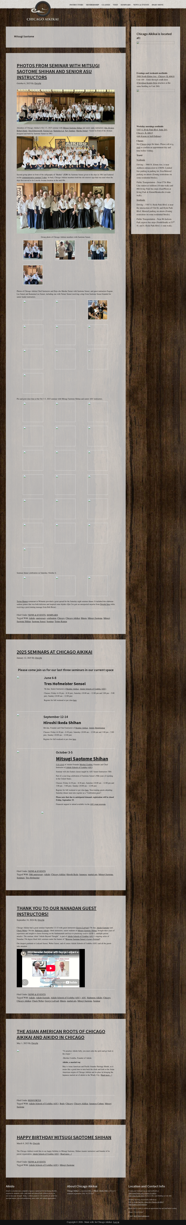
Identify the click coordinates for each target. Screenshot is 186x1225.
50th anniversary (36, 874)
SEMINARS (52, 614)
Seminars (21, 877)
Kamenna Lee (59, 130)
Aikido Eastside (103, 927)
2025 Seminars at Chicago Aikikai (54, 652)
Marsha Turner (82, 130)
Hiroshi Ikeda (72, 874)
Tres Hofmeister (32, 877)
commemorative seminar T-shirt (34, 177)
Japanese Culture (96, 1103)
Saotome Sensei (38, 621)
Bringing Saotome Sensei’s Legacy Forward (83, 939)
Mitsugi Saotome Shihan (72, 127)
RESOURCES (34, 1100)
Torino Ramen (22, 601)
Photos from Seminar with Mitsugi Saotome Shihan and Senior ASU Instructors (58, 71)
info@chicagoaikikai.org (141, 1216)
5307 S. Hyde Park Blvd (147, 129)
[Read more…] (106, 1075)
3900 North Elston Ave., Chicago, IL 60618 (155, 76)
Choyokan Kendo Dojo (147, 82)
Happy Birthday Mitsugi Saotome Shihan (64, 1137)
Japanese (83, 874)
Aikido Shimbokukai (97, 728)
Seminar (50, 621)
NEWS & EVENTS (37, 614)
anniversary (41, 618)
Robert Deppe (22, 130)
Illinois (84, 618)
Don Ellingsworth (35, 130)
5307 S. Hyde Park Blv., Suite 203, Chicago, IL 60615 (146, 1202)
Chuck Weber (22, 930)
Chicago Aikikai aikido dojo (42, 10)
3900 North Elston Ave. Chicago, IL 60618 (142, 1193)
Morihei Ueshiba (86, 764)
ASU (93, 127)
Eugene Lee (47, 130)
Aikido (32, 618)
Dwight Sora (105, 604)
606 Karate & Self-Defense (149, 136)
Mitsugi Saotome (95, 618)
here (75, 700)
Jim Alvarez (109, 127)
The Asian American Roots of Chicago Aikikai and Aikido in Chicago (61, 1034)
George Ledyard (82, 927)
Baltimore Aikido (42, 930)
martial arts (92, 874)
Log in (116, 1222)
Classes (143, 144)
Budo (62, 1103)
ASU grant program (98, 804)
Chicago (61, 618)
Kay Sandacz (70, 130)
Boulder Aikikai (72, 689)
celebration (51, 618)
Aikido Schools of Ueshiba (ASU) (93, 689)
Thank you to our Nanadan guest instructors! (56, 911)
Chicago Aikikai (73, 618)
